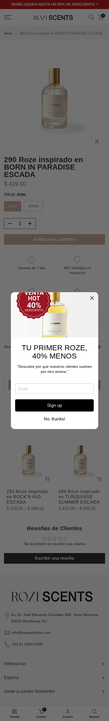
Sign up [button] (54, 405)
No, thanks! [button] (54, 419)
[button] (92, 298)
